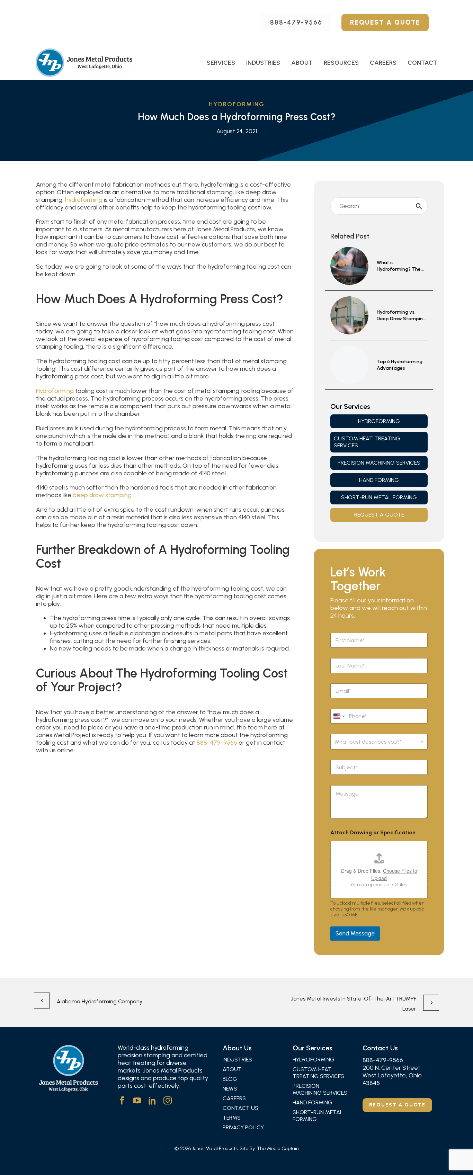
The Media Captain (278, 1148)
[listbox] (379, 742)
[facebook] (122, 1100)
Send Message (355, 933)
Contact (422, 62)
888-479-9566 (296, 22)
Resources (341, 62)
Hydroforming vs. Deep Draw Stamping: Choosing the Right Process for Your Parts (402, 315)
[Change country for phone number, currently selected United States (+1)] (338, 716)
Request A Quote (385, 22)
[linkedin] (152, 1100)
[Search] (419, 206)
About (302, 62)
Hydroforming (55, 391)
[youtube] (137, 1100)
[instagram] (167, 1100)
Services (221, 62)
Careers (383, 62)
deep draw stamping (102, 495)
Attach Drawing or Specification (373, 832)
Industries (263, 62)
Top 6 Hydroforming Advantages (399, 365)
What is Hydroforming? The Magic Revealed (399, 266)
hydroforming (83, 200)
